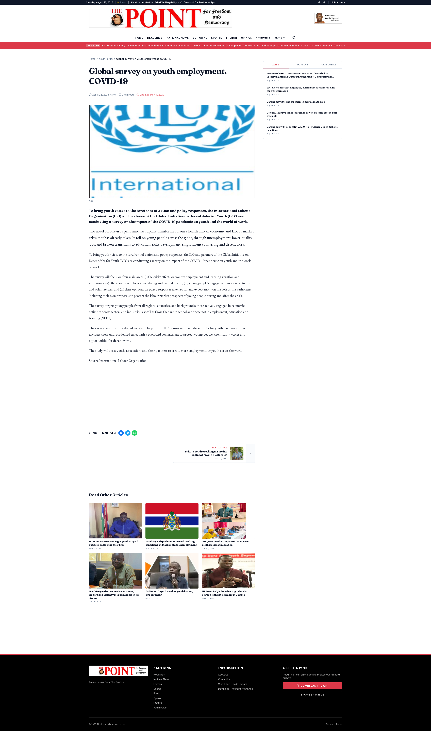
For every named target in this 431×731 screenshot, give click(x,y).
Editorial (200, 37)
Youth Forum (106, 58)
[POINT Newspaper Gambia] (319, 2)
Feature (158, 702)
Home (139, 37)
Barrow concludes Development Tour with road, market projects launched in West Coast (225, 45)
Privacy (329, 724)
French (231, 37)
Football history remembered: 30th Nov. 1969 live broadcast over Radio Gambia (122, 45)
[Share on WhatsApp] (134, 433)
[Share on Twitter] (127, 433)
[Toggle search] (294, 37)
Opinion (246, 37)
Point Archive (338, 2)
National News (178, 37)
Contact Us (147, 2)
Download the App (314, 685)
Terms (339, 724)
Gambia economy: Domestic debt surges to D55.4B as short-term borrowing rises (328, 45)
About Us (135, 2)
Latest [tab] (276, 64)
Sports (216, 37)
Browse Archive (312, 694)
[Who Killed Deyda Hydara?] (328, 18)
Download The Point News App (199, 2)
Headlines (154, 37)
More (278, 37)
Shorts (264, 37)
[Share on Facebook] (121, 433)
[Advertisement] (172, 395)
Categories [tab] (328, 64)
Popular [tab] (302, 64)
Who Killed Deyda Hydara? (168, 2)
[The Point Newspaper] (324, 2)
